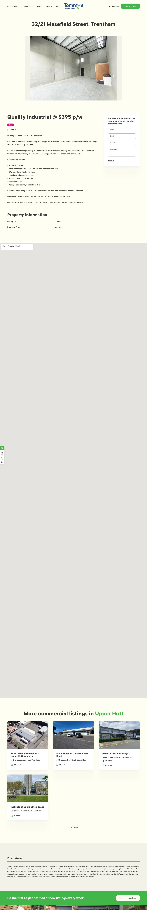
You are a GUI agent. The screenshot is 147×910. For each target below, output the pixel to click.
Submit (111, 161)
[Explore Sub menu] (42, 6)
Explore (38, 6)
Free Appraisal (130, 6)
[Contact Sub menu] (53, 6)
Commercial (26, 6)
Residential (12, 6)
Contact (48, 6)
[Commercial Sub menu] (32, 6)
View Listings (114, 6)
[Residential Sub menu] (18, 6)
